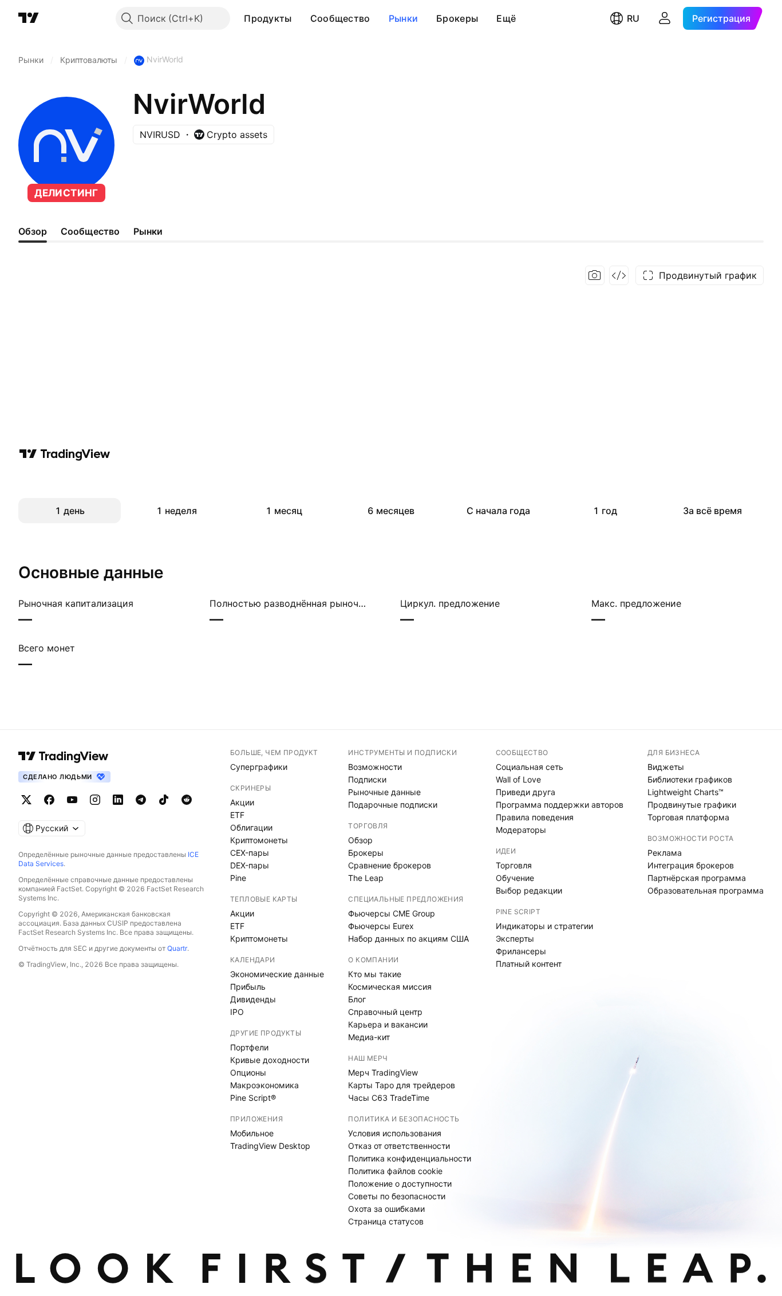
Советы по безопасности (396, 1196)
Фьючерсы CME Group (391, 913)
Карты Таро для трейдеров (401, 1085)
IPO (237, 1012)
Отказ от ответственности (399, 1146)
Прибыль (248, 986)
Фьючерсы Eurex (381, 926)
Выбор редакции (529, 890)
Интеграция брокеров (690, 865)
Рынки (403, 18)
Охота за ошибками (386, 1209)
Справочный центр (385, 1012)
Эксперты (515, 938)
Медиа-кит (369, 1037)
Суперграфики (258, 767)
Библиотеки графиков (689, 779)
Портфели (249, 1047)
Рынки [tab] (148, 231)
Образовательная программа (705, 890)
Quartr (177, 948)
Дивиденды (253, 999)
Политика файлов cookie (395, 1171)
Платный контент (529, 964)
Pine (238, 878)
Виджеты (665, 767)
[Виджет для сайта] (619, 275)
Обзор (360, 840)
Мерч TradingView (383, 1072)
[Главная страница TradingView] (28, 18)
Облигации (251, 827)
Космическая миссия (390, 986)
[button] (300, 18)
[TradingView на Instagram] (95, 800)
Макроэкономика (264, 1085)
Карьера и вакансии (388, 1024)
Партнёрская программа (696, 878)
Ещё (506, 18)
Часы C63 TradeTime (388, 1098)
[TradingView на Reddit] (187, 800)
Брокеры (457, 18)
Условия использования (394, 1133)
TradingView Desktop (270, 1146)
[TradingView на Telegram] (141, 800)
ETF (237, 815)
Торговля (514, 865)
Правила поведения (535, 817)
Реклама (664, 853)
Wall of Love (518, 779)
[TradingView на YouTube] (72, 800)
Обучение (515, 878)
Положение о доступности (400, 1183)
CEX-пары (249, 853)
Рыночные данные (384, 792)
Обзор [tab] (32, 231)
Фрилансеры (521, 951)
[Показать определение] (141, 603)
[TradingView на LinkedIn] (118, 800)
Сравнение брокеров (389, 865)
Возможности (375, 767)
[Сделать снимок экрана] (595, 275)
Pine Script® (253, 1098)
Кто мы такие (374, 974)
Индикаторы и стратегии (544, 926)
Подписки (367, 779)
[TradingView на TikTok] (164, 800)
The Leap (366, 878)
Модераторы (521, 830)
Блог (357, 999)
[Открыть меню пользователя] (664, 18)
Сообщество (340, 18)
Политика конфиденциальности (409, 1158)
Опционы (248, 1072)
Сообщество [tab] (90, 231)
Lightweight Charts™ (685, 792)
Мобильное (252, 1133)
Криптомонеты (259, 840)
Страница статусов (386, 1221)
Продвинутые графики (691, 804)
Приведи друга (525, 792)
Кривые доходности (269, 1060)
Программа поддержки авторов (559, 804)
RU (633, 18)
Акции (242, 802)
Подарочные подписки (392, 804)
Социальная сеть (529, 767)
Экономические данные (277, 974)
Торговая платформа (688, 817)
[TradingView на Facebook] (49, 800)
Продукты (267, 18)
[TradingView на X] (26, 800)
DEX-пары (249, 865)
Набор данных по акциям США (408, 938)
